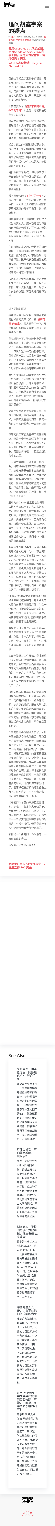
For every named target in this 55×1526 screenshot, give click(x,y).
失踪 (13, 40)
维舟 (13, 36)
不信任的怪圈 (33, 195)
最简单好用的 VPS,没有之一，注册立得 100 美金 (27, 865)
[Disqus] (27, 928)
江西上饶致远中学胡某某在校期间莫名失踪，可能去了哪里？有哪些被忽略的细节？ (27, 1401)
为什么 (28, 40)
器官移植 (20, 40)
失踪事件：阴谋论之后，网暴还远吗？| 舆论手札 (27, 1074)
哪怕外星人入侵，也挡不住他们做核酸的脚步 (27, 1311)
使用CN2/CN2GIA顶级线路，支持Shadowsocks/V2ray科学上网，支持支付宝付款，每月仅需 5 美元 (27, 53)
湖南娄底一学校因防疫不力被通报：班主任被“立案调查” (27, 1232)
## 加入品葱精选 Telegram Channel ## (25, 64)
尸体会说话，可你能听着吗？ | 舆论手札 (27, 1153)
